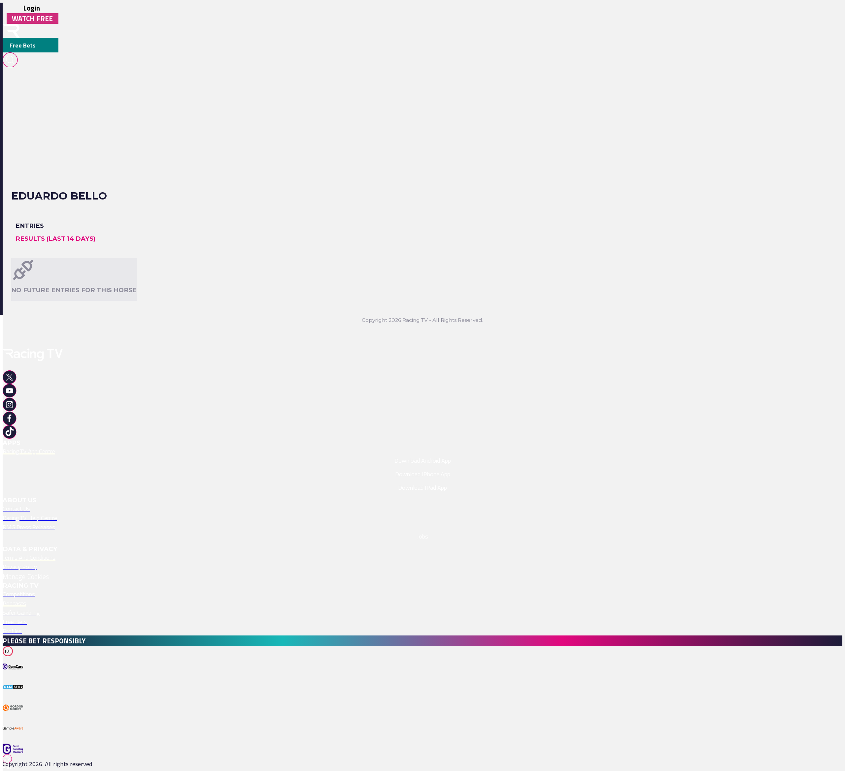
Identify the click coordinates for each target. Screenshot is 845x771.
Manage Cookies (26, 576)
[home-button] (11, 31)
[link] (422, 451)
